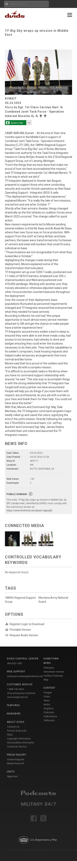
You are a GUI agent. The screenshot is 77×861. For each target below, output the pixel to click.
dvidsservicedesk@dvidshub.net (25, 676)
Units (10, 771)
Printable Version (20, 629)
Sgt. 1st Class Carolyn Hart (38, 107)
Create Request (15, 759)
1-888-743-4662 (15, 689)
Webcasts (49, 720)
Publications (50, 716)
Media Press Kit (15, 763)
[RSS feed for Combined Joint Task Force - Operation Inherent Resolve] (37, 116)
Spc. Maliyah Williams (35, 87)
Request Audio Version (24, 635)
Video (47, 696)
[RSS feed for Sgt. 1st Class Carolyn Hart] (62, 107)
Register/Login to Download (27, 624)
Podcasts (49, 712)
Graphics (49, 708)
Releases (49, 667)
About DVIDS (15, 722)
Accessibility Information (20, 742)
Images (48, 692)
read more (49, 92)
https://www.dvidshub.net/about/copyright (29, 510)
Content (49, 687)
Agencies (12, 776)
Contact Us (13, 726)
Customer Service (17, 746)
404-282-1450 (14, 663)
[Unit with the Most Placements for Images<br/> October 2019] (45, 116)
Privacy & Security (16, 730)
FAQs (10, 734)
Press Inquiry (16, 754)
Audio (47, 704)
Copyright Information (19, 738)
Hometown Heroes (54, 671)
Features (13, 705)
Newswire (14, 713)
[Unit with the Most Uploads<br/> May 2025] (41, 116)
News (47, 700)
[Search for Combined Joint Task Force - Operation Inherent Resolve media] (32, 116)
